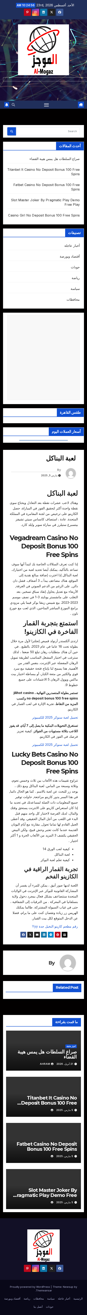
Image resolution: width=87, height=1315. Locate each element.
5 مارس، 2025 (64, 1110)
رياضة (76, 278)
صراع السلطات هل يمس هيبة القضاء (55, 159)
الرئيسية (78, 1298)
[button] (13, 105)
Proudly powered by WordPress (30, 1286)
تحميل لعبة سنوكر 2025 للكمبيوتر (55, 717)
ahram (45, 1063)
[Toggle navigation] (46, 105)
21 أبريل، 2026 (64, 1063)
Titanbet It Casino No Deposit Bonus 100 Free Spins (49, 1103)
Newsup (68, 1286)
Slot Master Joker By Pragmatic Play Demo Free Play (45, 1195)
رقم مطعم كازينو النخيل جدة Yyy (55, 926)
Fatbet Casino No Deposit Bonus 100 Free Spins (47, 1146)
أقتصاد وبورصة (70, 256)
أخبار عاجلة (72, 246)
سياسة (75, 289)
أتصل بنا (38, 1306)
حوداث (75, 267)
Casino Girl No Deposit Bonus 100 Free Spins (44, 215)
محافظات (73, 299)
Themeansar (44, 1290)
